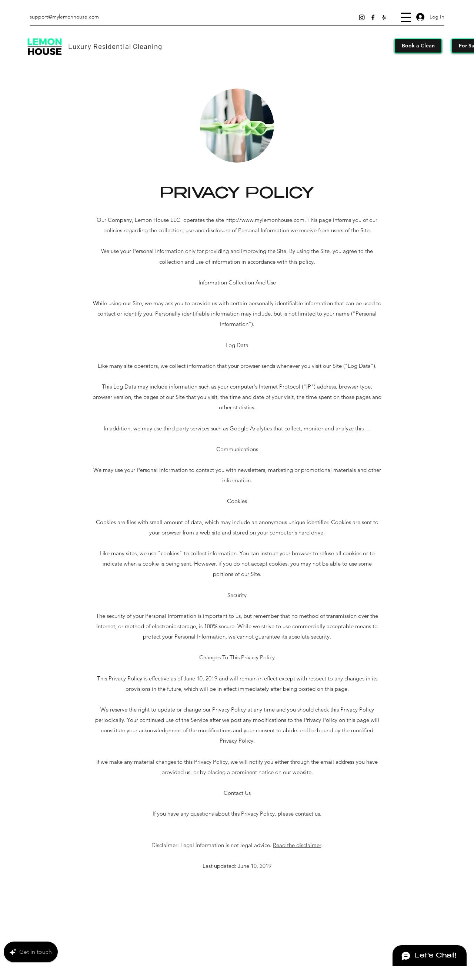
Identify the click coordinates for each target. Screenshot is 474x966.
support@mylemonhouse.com (64, 16)
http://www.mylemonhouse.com (265, 219)
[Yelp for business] (384, 17)
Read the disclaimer (297, 845)
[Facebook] (373, 17)
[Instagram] (361, 17)
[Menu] (406, 17)
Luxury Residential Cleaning (115, 46)
